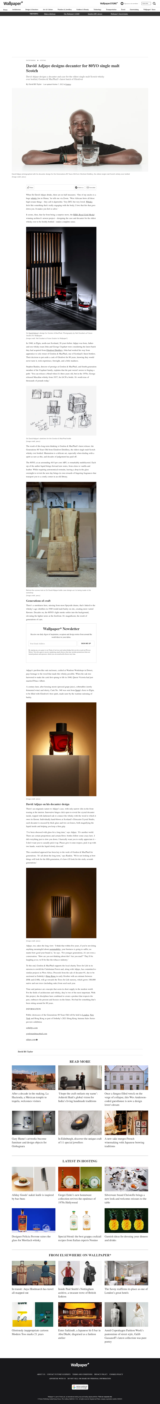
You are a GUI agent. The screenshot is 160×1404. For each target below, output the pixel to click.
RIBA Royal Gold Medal (83, 214)
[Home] (5, 9)
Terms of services (54, 650)
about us (41, 1374)
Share (31, 187)
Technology (97, 9)
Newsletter (92, 187)
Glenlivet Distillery (54, 350)
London (85, 1014)
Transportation (111, 9)
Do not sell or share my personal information (89, 1378)
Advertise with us (57, 1378)
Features (68, 84)
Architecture (16, 9)
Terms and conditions (82, 1374)
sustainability (55, 949)
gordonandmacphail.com (36, 1033)
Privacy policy (101, 1374)
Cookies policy (116, 1374)
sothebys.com (32, 1027)
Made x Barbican (49, 14)
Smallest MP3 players (95, 14)
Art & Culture (48, 9)
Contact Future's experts (59, 1374)
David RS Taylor (35, 84)
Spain (77, 690)
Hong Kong (51, 976)
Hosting (43, 60)
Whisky (89, 201)
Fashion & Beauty (82, 9)
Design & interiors (31, 9)
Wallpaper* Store (149, 9)
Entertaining (134, 9)
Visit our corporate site (105, 1397)
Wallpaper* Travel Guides (119, 14)
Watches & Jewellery (65, 9)
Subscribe (145, 3)
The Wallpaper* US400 (71, 14)
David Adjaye (33, 333)
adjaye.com (31, 1039)
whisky (34, 198)
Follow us (81, 187)
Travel (123, 9)
